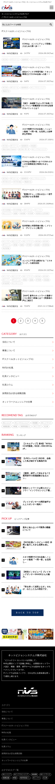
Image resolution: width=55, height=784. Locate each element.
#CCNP (45, 241)
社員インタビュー (10, 376)
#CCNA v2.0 (7, 182)
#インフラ (38, 210)
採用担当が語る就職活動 (14, 393)
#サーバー (6, 280)
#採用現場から (25, 426)
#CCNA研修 (7, 210)
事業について (8, 350)
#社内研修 (6, 248)
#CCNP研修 (17, 210)
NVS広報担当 (12, 53)
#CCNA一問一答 (24, 149)
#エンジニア (7, 213)
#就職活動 (6, 426)
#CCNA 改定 (17, 182)
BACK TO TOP (27, 612)
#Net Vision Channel (9, 149)
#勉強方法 (6, 91)
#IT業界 (30, 213)
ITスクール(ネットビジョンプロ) (17, 359)
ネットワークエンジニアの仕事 (17, 402)
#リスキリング (17, 283)
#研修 (15, 245)
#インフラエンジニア (38, 59)
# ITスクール (14, 59)
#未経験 (33, 146)
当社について (8, 342)
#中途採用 (6, 283)
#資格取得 (25, 59)
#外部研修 (45, 245)
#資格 (15, 213)
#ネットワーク (28, 241)
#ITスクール (14, 87)
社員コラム (7, 385)
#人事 (46, 426)
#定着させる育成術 (42, 213)
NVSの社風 (7, 368)
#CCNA (5, 59)
